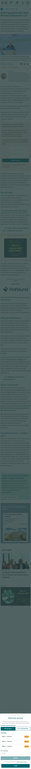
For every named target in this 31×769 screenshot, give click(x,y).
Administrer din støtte (21, 762)
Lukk (15, 766)
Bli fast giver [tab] (8, 729)
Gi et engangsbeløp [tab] (23, 729)
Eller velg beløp (4, 751)
